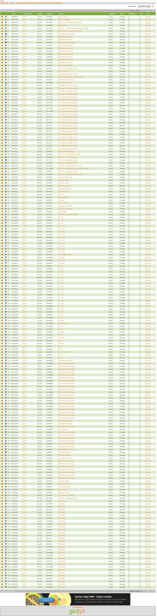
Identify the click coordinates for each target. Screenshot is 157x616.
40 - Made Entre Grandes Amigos (68, 105)
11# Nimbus (62, 532)
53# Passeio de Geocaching (66, 400)
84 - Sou (61, 277)
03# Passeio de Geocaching (66, 475)
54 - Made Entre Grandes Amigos (68, 137)
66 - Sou (61, 320)
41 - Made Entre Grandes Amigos (68, 108)
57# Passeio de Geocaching (66, 412)
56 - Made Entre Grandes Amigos (68, 143)
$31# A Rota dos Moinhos (66, 62)
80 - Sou (61, 297)
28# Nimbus (62, 564)
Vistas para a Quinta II (65, 455)
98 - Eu (61, 349)
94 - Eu (61, 357)
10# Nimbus (62, 535)
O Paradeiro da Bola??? (65, 360)
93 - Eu (61, 346)
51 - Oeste (62, 257)
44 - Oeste (62, 240)
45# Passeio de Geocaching (66, 377)
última (153, 10)
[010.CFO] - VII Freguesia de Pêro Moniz (70, 31)
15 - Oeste (62, 228)
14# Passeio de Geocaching (66, 369)
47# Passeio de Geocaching (66, 383)
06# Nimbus (62, 549)
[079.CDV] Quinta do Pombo (66, 79)
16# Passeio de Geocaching (66, 449)
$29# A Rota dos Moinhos (66, 59)
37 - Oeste (62, 234)
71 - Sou (61, 306)
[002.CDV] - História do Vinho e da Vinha (70, 165)
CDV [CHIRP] (62, 211)
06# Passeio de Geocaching (66, 469)
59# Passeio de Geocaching (66, 415)
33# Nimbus (62, 575)
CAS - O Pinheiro (63, 71)
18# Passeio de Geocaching (66, 441)
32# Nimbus (62, 572)
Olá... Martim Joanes (64, 486)
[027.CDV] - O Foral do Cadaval (68, 157)
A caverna (61, 194)
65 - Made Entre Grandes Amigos (68, 160)
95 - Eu (61, 340)
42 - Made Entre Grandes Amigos (68, 111)
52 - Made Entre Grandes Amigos (68, 131)
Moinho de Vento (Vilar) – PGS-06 (68, 74)
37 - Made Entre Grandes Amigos (68, 100)
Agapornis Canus (63, 191)
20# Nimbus (62, 509)
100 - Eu (61, 343)
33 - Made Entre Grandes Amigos (68, 88)
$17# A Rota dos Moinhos (66, 45)
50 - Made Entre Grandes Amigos (68, 125)
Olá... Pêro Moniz (63, 429)
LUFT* (12, 3)
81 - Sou (61, 217)
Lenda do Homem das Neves (67, 34)
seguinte (148, 10)
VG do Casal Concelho (65, 254)
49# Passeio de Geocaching (66, 389)
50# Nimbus (62, 538)
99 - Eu (61, 326)
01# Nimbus (62, 587)
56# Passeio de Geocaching (66, 409)
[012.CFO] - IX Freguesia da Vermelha (69, 154)
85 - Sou (61, 274)
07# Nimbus (62, 547)
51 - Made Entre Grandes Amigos (68, 128)
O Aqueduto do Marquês (65, 423)
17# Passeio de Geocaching (66, 438)
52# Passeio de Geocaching (66, 398)
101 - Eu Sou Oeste (64, 352)
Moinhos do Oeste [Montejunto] (67, 42)
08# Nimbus (62, 544)
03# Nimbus (62, 581)
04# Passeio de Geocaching (66, 472)
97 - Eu (61, 329)
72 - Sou (61, 300)
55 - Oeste (62, 332)
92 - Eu (61, 355)
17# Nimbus (62, 518)
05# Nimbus (62, 552)
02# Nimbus (62, 584)
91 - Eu (61, 226)
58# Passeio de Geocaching (66, 366)
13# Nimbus (62, 529)
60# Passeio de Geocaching (66, 418)
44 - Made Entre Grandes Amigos (68, 114)
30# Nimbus (62, 558)
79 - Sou (61, 294)
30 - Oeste (62, 231)
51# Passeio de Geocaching (66, 395)
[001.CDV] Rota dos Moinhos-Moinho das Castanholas (74, 168)
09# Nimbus (62, 541)
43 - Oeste (62, 237)
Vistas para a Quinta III (65, 458)
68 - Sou (61, 314)
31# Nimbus (62, 555)
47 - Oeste (62, 243)
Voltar (2, 1)
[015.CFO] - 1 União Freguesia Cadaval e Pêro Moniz (74, 28)
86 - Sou (61, 271)
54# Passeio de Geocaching (66, 403)
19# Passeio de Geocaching (66, 443)
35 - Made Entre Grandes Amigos (68, 94)
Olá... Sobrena (63, 489)
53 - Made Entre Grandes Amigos (68, 134)
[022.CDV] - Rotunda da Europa (67, 163)
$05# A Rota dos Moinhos (66, 36)
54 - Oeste (62, 337)
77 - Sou (61, 289)
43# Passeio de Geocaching (66, 375)
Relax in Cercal (63, 203)
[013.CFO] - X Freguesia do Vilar (68, 68)
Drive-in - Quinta (63, 16)
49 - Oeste (62, 249)
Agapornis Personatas (65, 188)
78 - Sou (61, 292)
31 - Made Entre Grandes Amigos (68, 85)
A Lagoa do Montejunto (65, 82)
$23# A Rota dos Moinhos (66, 51)
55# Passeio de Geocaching (66, 406)
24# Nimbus (62, 506)
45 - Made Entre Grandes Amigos (68, 117)
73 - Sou (61, 303)
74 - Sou (61, 283)
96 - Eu (61, 335)
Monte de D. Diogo (64, 492)
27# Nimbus (62, 567)
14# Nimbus (62, 527)
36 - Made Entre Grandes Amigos (68, 97)
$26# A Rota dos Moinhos (66, 57)
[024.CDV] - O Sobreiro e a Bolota (68, 171)
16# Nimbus (62, 521)
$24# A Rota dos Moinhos (66, 54)
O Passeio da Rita (64, 481)
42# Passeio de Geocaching (66, 372)
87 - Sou (61, 269)
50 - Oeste (62, 251)
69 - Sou (61, 312)
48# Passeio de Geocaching (66, 386)
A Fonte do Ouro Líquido (65, 177)
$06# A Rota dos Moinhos (66, 39)
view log (148, 16)
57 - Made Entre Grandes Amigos (68, 145)
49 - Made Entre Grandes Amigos (68, 122)
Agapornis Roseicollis (65, 185)
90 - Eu (61, 223)
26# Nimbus (62, 569)
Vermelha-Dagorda (64, 323)
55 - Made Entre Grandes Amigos (68, 140)
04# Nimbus (62, 578)
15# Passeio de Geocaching (66, 432)
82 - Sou (61, 220)
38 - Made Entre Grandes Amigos (68, 102)
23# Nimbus (62, 504)
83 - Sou (61, 280)
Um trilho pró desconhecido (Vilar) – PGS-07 (71, 77)
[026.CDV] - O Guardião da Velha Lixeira (70, 22)
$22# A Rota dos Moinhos (66, 48)
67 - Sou (61, 317)
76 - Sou (61, 286)
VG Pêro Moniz (63, 25)
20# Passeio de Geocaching (66, 446)
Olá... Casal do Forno (65, 484)
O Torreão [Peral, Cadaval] (66, 495)
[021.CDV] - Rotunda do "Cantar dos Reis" (70, 174)
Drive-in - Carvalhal (64, 19)
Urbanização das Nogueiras (66, 151)
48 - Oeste (62, 246)
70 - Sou (61, 309)
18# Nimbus (62, 515)
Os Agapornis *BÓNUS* (65, 206)
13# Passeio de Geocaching (66, 426)
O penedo (61, 200)
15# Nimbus (62, 524)
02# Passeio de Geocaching (66, 478)
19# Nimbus (62, 512)
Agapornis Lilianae (64, 180)
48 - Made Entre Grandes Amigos (68, 120)
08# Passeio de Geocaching (66, 463)
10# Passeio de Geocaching (66, 461)
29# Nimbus (62, 561)
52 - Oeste (62, 260)
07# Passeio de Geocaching (66, 466)
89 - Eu (61, 266)
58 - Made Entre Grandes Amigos (68, 148)
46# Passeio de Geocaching (66, 380)
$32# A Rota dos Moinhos (66, 65)
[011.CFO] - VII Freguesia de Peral (68, 498)
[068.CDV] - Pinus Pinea (65, 208)
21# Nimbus (62, 501)
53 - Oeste (62, 263)
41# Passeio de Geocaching (66, 363)
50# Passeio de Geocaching (66, 392)
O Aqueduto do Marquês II (66, 420)
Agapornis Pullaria (64, 183)
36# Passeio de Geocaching (66, 435)
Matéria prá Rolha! (64, 197)
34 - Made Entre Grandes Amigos (68, 91)
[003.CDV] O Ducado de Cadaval (68, 214)
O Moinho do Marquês (65, 452)
